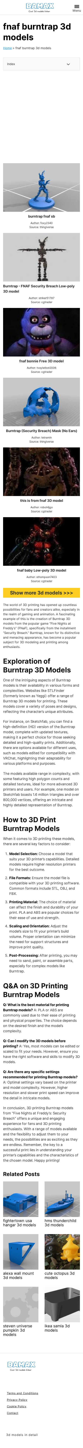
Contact (12, 1413)
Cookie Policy (16, 1406)
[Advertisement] (41, 117)
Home (7, 48)
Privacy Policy (17, 1399)
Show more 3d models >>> (41, 593)
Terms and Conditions (22, 1393)
